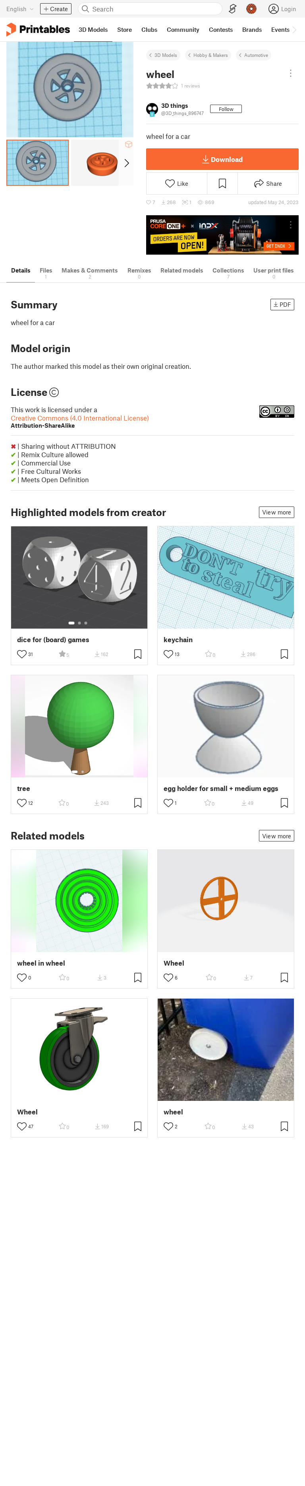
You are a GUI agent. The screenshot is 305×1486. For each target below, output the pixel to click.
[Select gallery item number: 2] (79, 623)
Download (227, 159)
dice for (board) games (53, 639)
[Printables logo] (38, 30)
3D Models (165, 55)
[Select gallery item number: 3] (85, 623)
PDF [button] (285, 304)
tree (23, 788)
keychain (178, 639)
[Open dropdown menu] (291, 73)
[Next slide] (126, 163)
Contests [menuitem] (221, 29)
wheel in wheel (41, 963)
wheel (173, 1112)
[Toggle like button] (22, 654)
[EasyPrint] (233, 9)
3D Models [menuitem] (93, 29)
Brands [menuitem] (252, 29)
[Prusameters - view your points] (251, 9)
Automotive (256, 55)
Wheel (174, 963)
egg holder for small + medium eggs (221, 788)
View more (276, 512)
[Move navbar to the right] (294, 29)
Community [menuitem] (183, 29)
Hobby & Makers (210, 55)
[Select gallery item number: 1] (71, 623)
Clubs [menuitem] (149, 29)
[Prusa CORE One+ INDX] (222, 235)
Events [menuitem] (280, 29)
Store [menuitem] (124, 29)
